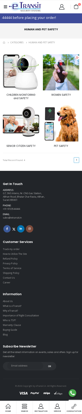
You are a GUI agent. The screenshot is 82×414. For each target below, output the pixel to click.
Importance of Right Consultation (21, 315)
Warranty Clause (12, 324)
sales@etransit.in (12, 217)
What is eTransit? (12, 305)
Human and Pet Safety (42, 42)
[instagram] (29, 229)
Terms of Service (12, 268)
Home (8, 411)
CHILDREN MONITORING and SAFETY (20, 96)
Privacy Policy (10, 263)
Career (6, 282)
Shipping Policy (11, 272)
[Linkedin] (21, 229)
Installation (41, 411)
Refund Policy (10, 258)
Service (57, 411)
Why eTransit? (10, 310)
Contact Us (9, 277)
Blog (5, 334)
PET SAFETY (61, 146)
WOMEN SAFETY (61, 95)
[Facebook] (7, 229)
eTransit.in (41, 386)
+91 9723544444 (11, 209)
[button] (76, 6)
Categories (16, 42)
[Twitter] (14, 229)
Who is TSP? (9, 320)
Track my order (11, 249)
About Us (8, 301)
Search (24, 411)
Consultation (74, 411)
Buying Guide (10, 329)
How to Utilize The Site (15, 253)
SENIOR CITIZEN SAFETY (20, 146)
